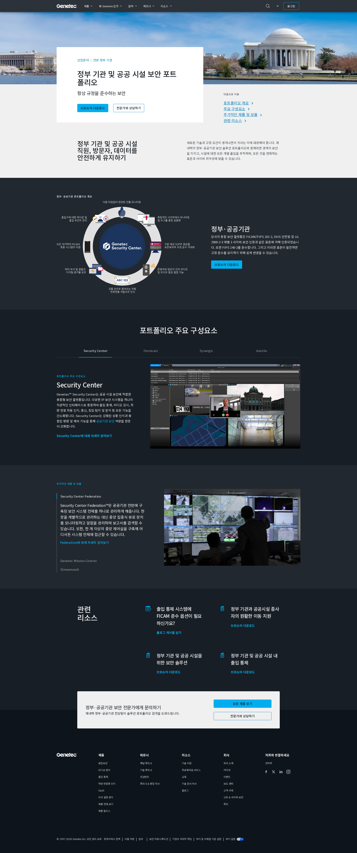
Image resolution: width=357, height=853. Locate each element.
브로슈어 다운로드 (243, 625)
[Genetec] (67, 6)
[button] (242, 704)
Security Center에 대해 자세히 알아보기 (84, 436)
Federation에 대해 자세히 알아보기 (84, 543)
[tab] (95, 351)
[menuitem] (88, 6)
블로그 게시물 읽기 (169, 632)
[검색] (268, 6)
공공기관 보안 (105, 421)
